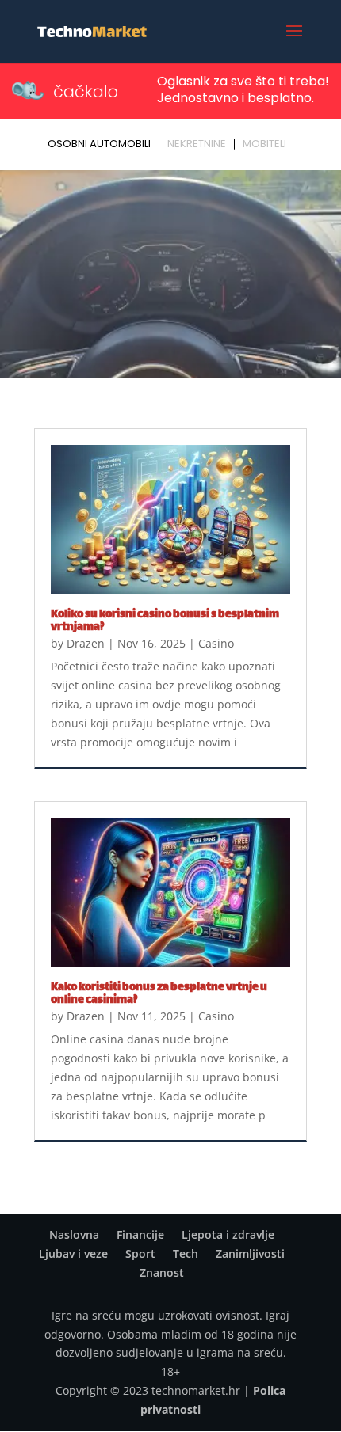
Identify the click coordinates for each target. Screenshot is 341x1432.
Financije (140, 1234)
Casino (216, 643)
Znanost (162, 1272)
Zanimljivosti (250, 1253)
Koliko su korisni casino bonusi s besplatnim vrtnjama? (165, 621)
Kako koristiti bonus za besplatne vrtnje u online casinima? (159, 994)
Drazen (86, 643)
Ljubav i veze (73, 1253)
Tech (185, 1253)
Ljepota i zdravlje (228, 1234)
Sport (140, 1253)
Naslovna (74, 1234)
